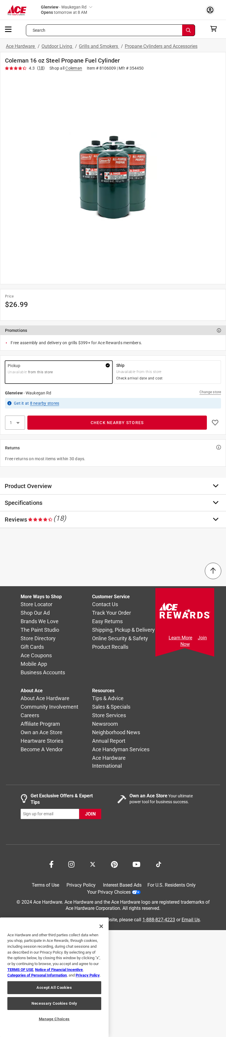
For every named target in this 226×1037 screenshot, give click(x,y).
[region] (54, 977)
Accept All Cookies (54, 987)
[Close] (101, 926)
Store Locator (36, 604)
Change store (210, 392)
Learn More (180, 638)
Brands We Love (40, 621)
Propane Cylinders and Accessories (161, 46)
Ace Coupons (36, 656)
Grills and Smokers (99, 46)
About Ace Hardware (45, 698)
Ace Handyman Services (120, 750)
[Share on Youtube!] (136, 864)
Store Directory (38, 639)
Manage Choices (54, 1019)
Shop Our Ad (35, 613)
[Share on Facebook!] (51, 864)
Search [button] (39, 30)
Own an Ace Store (41, 733)
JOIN (90, 814)
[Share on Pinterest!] (114, 864)
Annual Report (108, 741)
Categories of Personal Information (37, 975)
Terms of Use (45, 885)
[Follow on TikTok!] (158, 864)
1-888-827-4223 (158, 919)
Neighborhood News (116, 733)
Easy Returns (107, 621)
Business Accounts (43, 673)
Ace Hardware (21, 46)
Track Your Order (111, 613)
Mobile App (34, 664)
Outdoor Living (57, 46)
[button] (113, 176)
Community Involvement (49, 707)
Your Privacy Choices (109, 892)
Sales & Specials (111, 707)
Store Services (109, 715)
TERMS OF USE (20, 969)
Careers (30, 715)
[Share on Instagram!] (71, 864)
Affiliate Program (40, 724)
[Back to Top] (213, 571)
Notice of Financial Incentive (59, 969)
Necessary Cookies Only (54, 1003)
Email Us (191, 919)
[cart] (215, 28)
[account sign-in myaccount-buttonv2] (211, 9)
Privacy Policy (81, 885)
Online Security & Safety (120, 639)
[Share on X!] (92, 864)
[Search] (188, 30)
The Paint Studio (40, 630)
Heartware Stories (42, 741)
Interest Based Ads (122, 885)
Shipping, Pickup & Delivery (123, 630)
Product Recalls (110, 647)
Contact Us (105, 604)
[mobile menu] (8, 28)
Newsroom (105, 724)
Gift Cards (32, 647)
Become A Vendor (42, 750)
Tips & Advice (108, 698)
